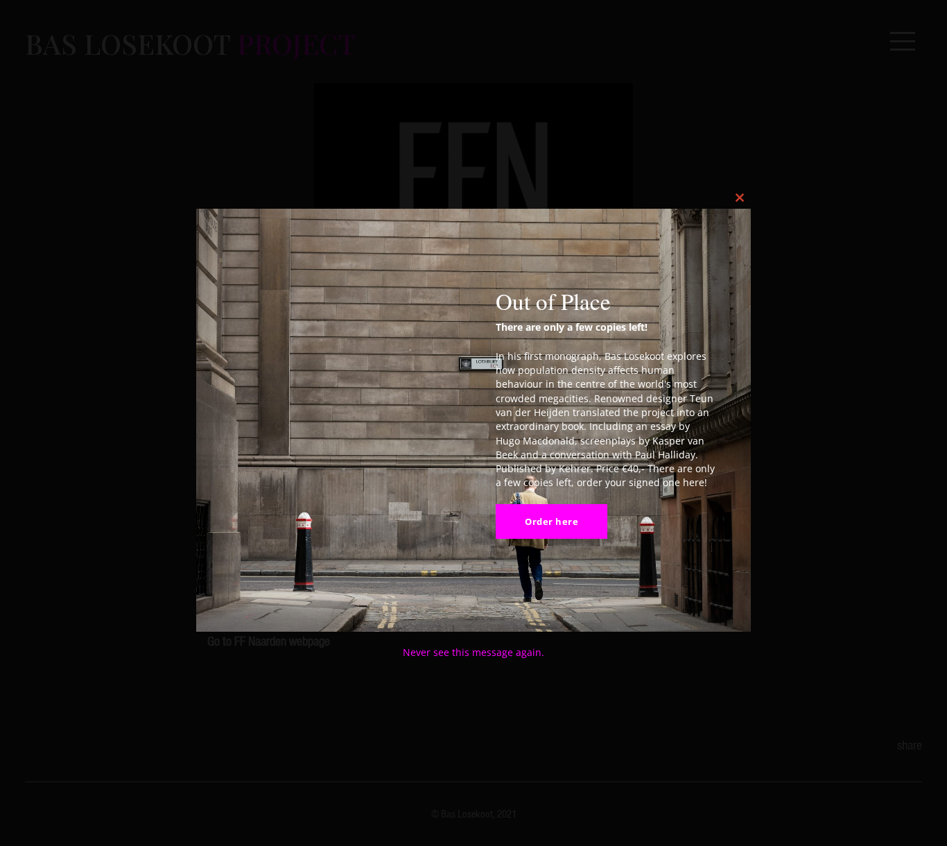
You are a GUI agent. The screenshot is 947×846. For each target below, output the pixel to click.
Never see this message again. (473, 652)
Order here (551, 521)
